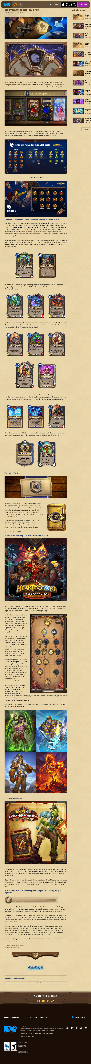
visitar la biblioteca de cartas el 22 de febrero (36, 234)
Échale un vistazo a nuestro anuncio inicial (35, 232)
